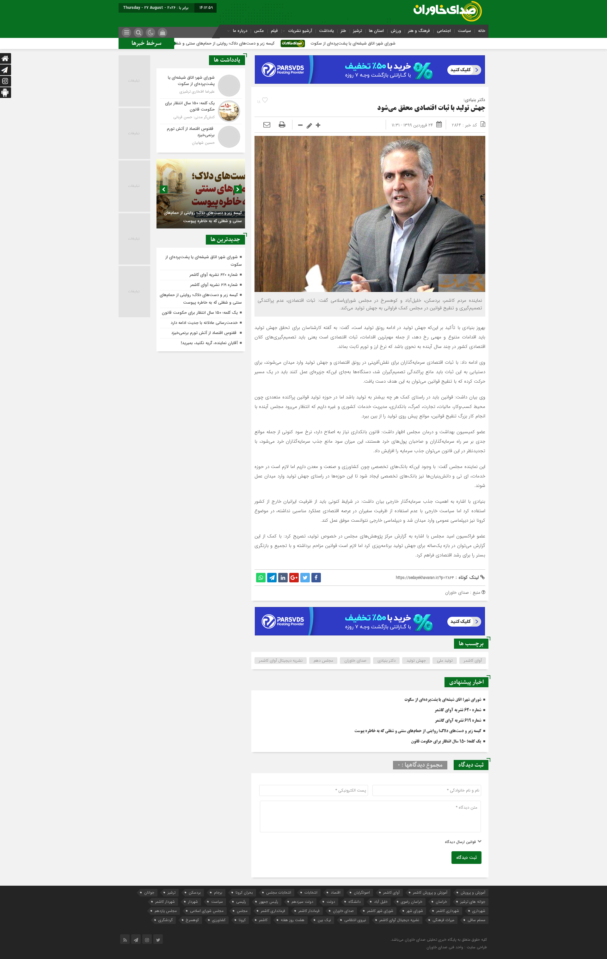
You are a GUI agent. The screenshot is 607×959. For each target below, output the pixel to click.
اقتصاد (335, 892)
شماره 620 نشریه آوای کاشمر (457, 710)
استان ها (376, 30)
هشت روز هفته (292, 920)
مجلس (242, 911)
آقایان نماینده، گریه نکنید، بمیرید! (209, 343)
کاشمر (263, 920)
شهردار (193, 902)
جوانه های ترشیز (472, 902)
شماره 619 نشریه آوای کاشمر (458, 721)
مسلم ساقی (476, 920)
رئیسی (241, 902)
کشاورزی (218, 920)
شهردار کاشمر (165, 902)
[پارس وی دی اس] (370, 59)
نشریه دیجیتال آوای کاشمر (281, 660)
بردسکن (195, 892)
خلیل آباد (381, 902)
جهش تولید (416, 660)
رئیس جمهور (268, 902)
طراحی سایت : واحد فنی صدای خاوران (456, 947)
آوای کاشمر (473, 660)
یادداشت (326, 30)
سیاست (464, 30)
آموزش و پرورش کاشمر (430, 892)
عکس (259, 30)
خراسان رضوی (411, 902)
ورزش (396, 30)
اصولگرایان (362, 892)
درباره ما (240, 30)
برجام (218, 892)
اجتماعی (444, 30)
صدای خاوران (355, 660)
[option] (200, 193)
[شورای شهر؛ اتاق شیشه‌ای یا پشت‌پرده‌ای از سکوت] (201, 85)
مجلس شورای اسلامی (207, 911)
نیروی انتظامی (355, 920)
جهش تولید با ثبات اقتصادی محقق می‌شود (431, 108)
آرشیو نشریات (300, 30)
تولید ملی (445, 660)
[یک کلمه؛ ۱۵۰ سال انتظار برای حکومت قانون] (201, 111)
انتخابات (310, 892)
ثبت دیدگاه (466, 857)
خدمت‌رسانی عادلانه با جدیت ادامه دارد (204, 322)
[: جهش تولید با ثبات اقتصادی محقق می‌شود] (267, 125)
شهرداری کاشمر (447, 911)
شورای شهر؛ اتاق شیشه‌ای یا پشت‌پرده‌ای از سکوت (402, 43)
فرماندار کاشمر (309, 911)
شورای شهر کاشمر (380, 911)
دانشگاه (354, 902)
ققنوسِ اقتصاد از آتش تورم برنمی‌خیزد (204, 333)
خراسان (441, 902)
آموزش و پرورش (473, 892)
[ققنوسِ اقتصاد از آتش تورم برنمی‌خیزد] (201, 136)
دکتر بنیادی (386, 660)
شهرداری (478, 911)
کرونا (242, 920)
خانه (481, 30)
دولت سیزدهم (302, 902)
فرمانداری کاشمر (273, 911)
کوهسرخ (192, 920)
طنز (343, 30)
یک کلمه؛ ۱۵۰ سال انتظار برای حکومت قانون (446, 741)
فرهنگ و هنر (419, 30)
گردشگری (165, 920)
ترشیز (357, 30)
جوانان (149, 892)
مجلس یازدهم (166, 911)
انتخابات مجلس (278, 892)
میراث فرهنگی (443, 920)
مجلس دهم (323, 660)
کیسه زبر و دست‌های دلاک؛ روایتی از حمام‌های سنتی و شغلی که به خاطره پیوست (254, 43)
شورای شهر (415, 911)
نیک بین (324, 920)
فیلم (274, 30)
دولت (331, 902)
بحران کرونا (244, 892)
